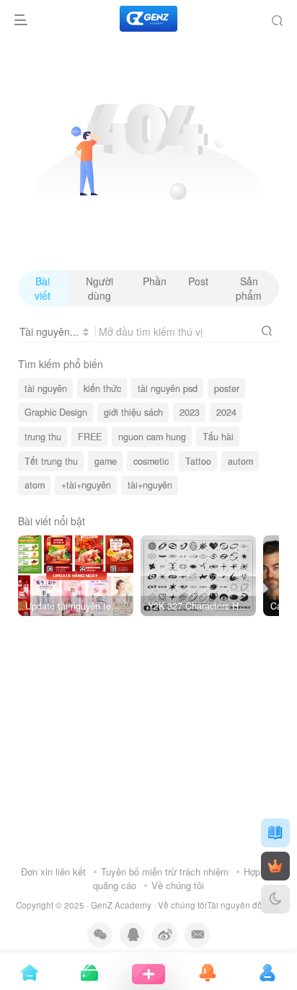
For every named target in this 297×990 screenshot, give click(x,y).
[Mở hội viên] (275, 866)
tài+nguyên (150, 484)
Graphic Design (56, 412)
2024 (226, 412)
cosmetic (151, 461)
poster (226, 388)
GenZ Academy (121, 905)
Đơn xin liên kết (53, 871)
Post (198, 281)
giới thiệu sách (133, 412)
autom (240, 461)
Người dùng (99, 288)
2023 (189, 412)
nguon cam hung (152, 436)
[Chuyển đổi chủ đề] (275, 899)
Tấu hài (218, 436)
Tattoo (198, 461)
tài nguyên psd (168, 388)
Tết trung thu (51, 461)
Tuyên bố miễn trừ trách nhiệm (165, 871)
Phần (155, 281)
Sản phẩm (249, 288)
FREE (90, 436)
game (105, 461)
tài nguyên (46, 388)
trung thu (43, 436)
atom (35, 484)
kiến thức (102, 388)
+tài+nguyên (86, 484)
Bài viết (42, 288)
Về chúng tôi (177, 885)
